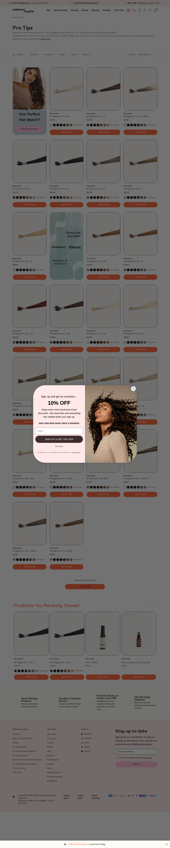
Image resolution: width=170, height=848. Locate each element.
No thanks (59, 446)
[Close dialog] (133, 388)
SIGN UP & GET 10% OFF (59, 439)
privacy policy (76, 452)
